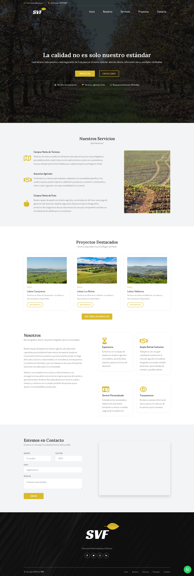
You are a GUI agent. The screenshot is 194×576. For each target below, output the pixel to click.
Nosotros (107, 11)
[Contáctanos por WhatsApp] (187, 569)
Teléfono (59, 453)
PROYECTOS (85, 75)
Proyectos (143, 11)
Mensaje (27, 476)
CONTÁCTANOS (109, 75)
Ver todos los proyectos (97, 316)
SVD (42, 572)
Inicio (92, 11)
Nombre (27, 453)
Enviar (33, 496)
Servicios (125, 11)
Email (26, 465)
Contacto (161, 11)
